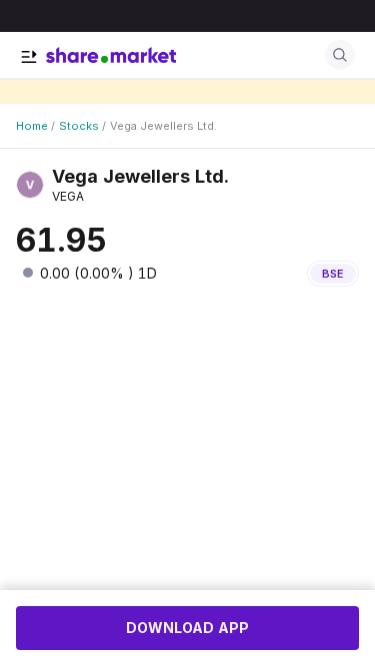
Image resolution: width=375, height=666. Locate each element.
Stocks (79, 126)
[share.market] (111, 55)
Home (32, 126)
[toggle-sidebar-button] (29, 57)
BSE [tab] (333, 274)
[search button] (340, 55)
